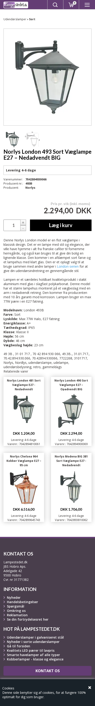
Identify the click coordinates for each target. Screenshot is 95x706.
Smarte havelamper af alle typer (33, 655)
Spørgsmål (15, 606)
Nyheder (14, 597)
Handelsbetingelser (22, 602)
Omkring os (16, 610)
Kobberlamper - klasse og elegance (35, 659)
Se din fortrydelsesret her (27, 619)
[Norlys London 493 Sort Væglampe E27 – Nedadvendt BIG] (12, 139)
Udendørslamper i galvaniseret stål (35, 637)
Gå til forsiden (18, 646)
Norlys (30, 187)
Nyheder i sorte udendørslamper (33, 641)
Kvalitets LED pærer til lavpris (30, 650)
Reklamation (17, 615)
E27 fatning (51, 319)
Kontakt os (48, 670)
